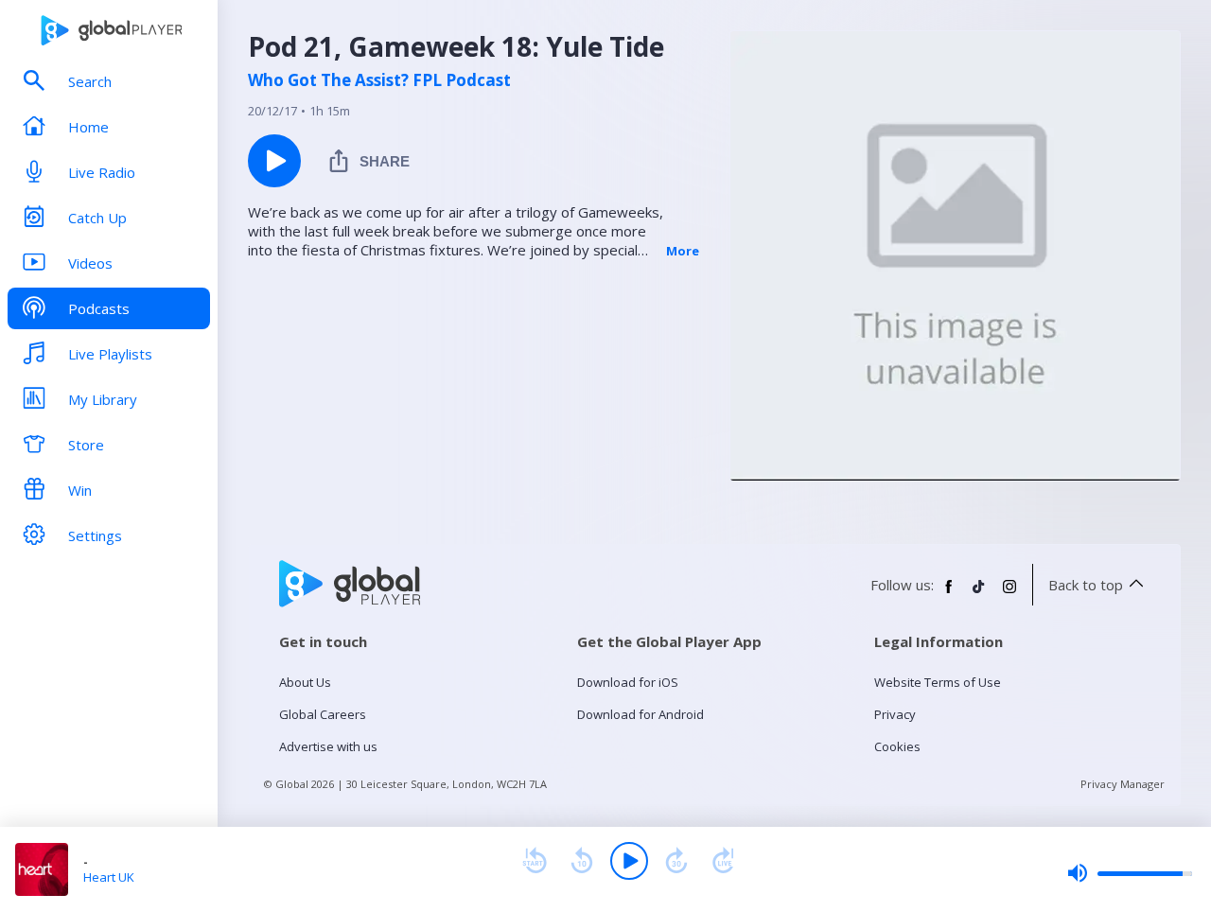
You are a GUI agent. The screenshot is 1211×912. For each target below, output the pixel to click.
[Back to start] (534, 861)
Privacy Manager (1122, 784)
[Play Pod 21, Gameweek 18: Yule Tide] (274, 160)
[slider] (1129, 873)
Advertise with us (328, 746)
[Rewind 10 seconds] (582, 861)
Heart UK (108, 877)
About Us (305, 682)
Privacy (895, 714)
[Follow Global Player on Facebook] (949, 594)
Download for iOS (627, 682)
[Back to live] (724, 861)
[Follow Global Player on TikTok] (979, 594)
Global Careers (322, 714)
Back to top (1085, 584)
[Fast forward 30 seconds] (676, 861)
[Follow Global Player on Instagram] (1009, 594)
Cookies (897, 746)
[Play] (629, 861)
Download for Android (640, 714)
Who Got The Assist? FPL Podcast (379, 80)
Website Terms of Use (937, 682)
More (682, 250)
